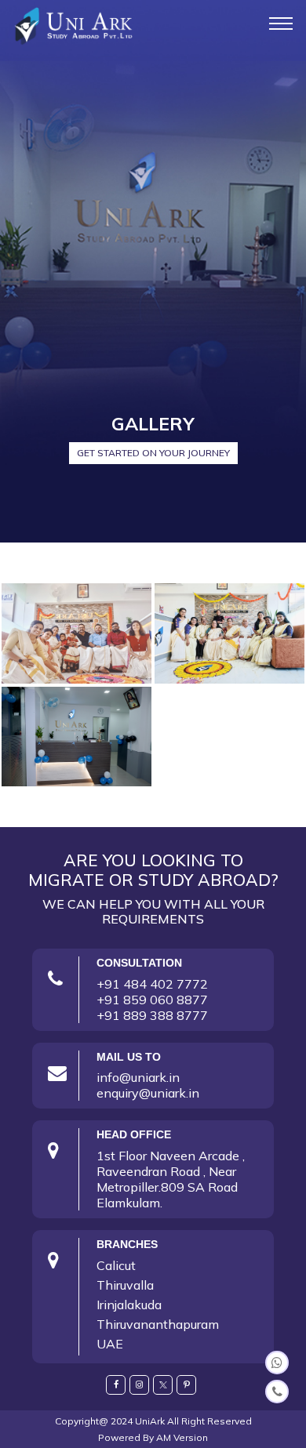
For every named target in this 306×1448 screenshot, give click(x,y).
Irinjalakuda (129, 1304)
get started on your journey (153, 453)
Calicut (116, 1265)
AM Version (182, 1437)
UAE (110, 1344)
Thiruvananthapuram (158, 1324)
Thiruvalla (125, 1285)
